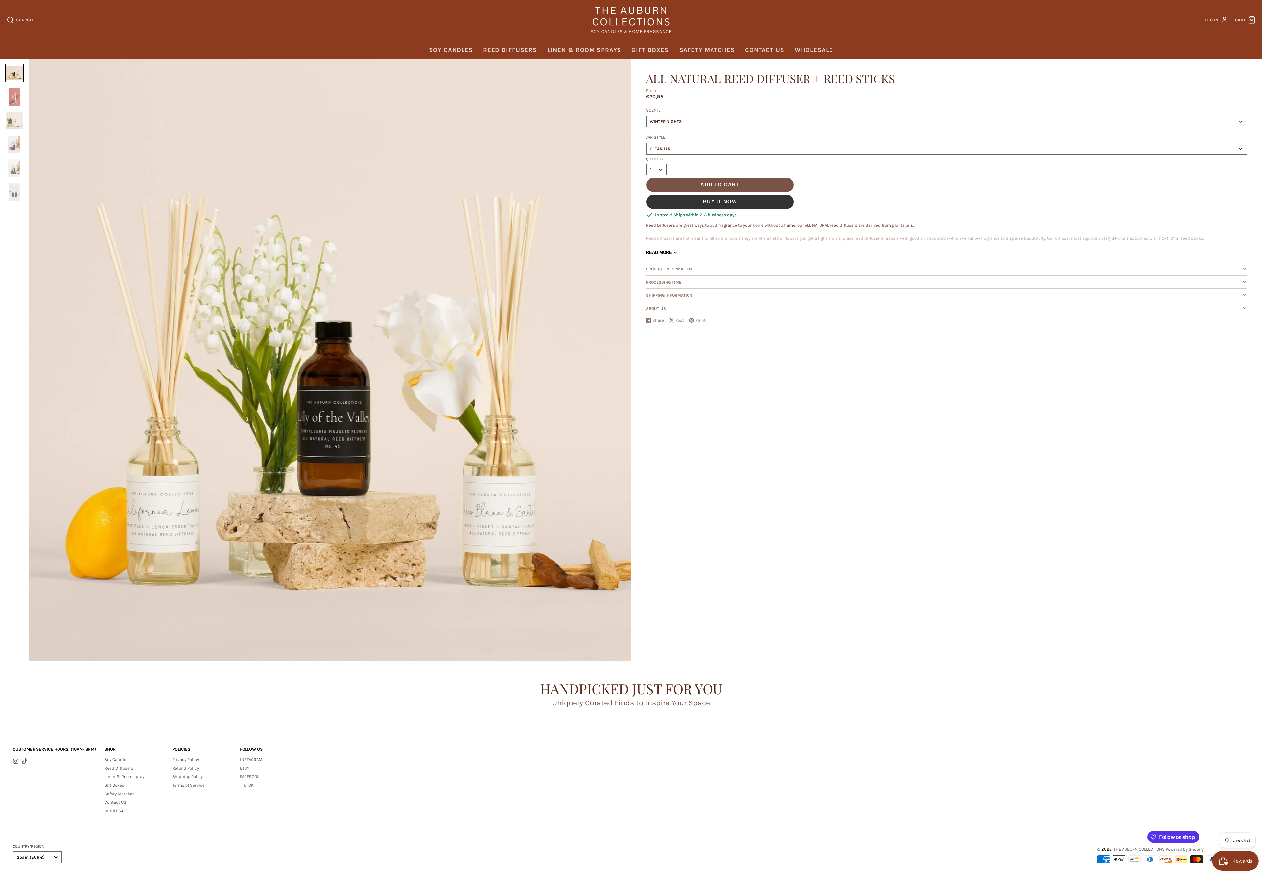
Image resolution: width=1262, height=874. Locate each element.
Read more (659, 252)
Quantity (654, 159)
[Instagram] (16, 761)
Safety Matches (707, 50)
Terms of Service (188, 785)
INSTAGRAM (251, 759)
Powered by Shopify (1185, 849)
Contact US (764, 50)
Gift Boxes (650, 50)
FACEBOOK (250, 776)
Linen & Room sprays (584, 50)
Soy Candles (451, 50)
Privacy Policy (185, 759)
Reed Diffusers (510, 50)
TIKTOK (247, 785)
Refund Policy (185, 768)
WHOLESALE (814, 50)
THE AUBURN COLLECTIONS (1139, 849)
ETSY (244, 768)
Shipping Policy (187, 776)
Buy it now (720, 201)
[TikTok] (25, 761)
